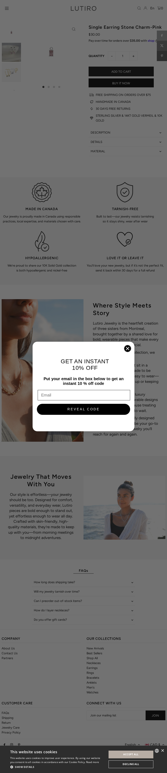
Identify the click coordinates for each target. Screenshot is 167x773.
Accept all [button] (130, 754)
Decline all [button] (131, 764)
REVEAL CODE (83, 409)
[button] (57, 767)
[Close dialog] (127, 348)
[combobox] (157, 751)
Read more (92, 762)
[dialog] (83, 759)
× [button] (162, 750)
